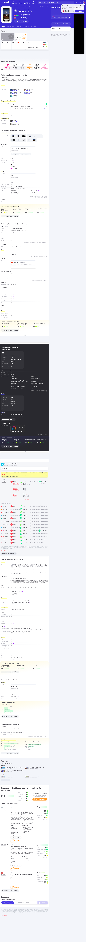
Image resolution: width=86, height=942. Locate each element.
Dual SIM (12, 578)
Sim (11, 374)
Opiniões (26, 26)
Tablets (20, 3)
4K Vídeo (13, 376)
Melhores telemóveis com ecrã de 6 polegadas (38, 196)
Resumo (3, 26)
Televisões (27, 3)
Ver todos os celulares (19, 6)
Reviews (18, 26)
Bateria (3, 682)
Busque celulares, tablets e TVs (49, 2)
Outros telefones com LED (42, 391)
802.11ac (36, 587)
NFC (2, 639)
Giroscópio (3, 300)
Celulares (14, 3)
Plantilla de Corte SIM (20, 582)
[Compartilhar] (47, 6)
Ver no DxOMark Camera (42, 434)
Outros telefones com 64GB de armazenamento (38, 280)
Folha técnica (10, 26)
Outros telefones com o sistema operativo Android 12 (37, 736)
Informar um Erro (4, 915)
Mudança (79, 11)
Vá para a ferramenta (8, 553)
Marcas (26, 6)
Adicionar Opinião (40, 799)
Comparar (33, 26)
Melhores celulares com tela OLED (41, 197)
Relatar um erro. (4, 550)
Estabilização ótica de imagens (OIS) (19, 381)
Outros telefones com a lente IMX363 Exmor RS (38, 390)
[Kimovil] (5, 2)
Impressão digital (5, 289)
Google (30, 6)
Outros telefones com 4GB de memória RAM (39, 256)
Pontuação (3, 260)
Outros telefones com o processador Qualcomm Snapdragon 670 (35, 242)
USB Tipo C (3, 623)
